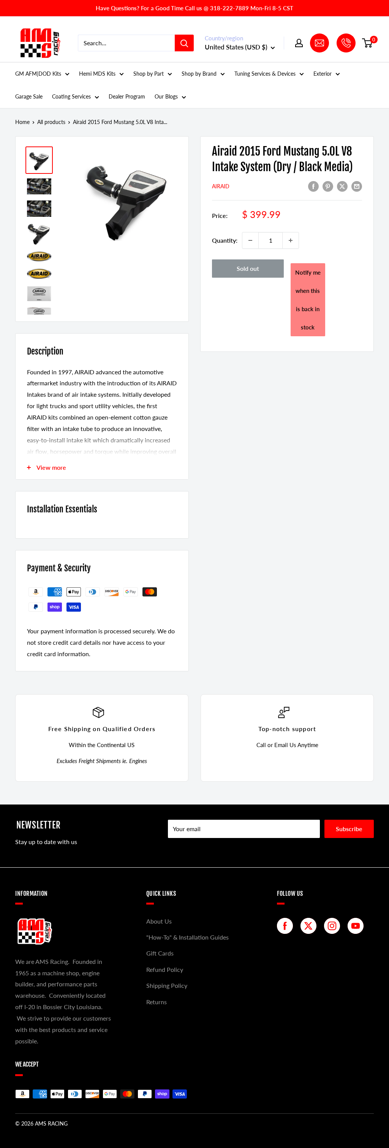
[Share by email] (356, 186)
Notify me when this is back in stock (308, 300)
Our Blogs (166, 96)
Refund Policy (164, 969)
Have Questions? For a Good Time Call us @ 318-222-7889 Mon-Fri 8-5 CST (194, 8)
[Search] (184, 43)
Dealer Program (127, 96)
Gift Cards (160, 953)
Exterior (322, 73)
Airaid (220, 186)
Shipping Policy (166, 985)
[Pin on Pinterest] (328, 186)
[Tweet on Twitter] (342, 186)
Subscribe (349, 828)
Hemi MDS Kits (97, 73)
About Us (159, 921)
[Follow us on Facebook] (287, 926)
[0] (367, 43)
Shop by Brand (199, 73)
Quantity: (224, 240)
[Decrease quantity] (250, 240)
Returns (156, 1001)
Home (22, 122)
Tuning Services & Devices (265, 73)
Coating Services (71, 96)
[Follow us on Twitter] (310, 926)
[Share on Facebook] (313, 186)
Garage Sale (29, 96)
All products (51, 122)
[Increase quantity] (291, 240)
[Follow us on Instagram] (334, 926)
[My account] (299, 43)
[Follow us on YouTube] (357, 926)
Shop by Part (148, 73)
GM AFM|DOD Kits (38, 73)
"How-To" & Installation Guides (187, 937)
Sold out (248, 268)
